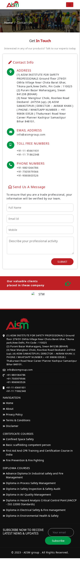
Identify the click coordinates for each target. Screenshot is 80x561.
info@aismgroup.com (31, 134)
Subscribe (58, 540)
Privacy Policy (14, 414)
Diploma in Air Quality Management (28, 494)
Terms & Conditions (18, 420)
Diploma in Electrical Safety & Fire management (35, 510)
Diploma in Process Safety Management (31, 483)
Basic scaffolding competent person (28, 445)
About (9, 408)
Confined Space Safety (20, 439)
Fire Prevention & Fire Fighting (25, 460)
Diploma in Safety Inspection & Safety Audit (33, 489)
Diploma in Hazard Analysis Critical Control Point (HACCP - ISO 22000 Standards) (41, 502)
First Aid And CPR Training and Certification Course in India (39, 452)
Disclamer (12, 426)
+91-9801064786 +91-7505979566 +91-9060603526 (27, 171)
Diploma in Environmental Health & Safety (32, 515)
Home (8, 23)
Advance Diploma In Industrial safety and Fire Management (34, 475)
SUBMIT (62, 261)
